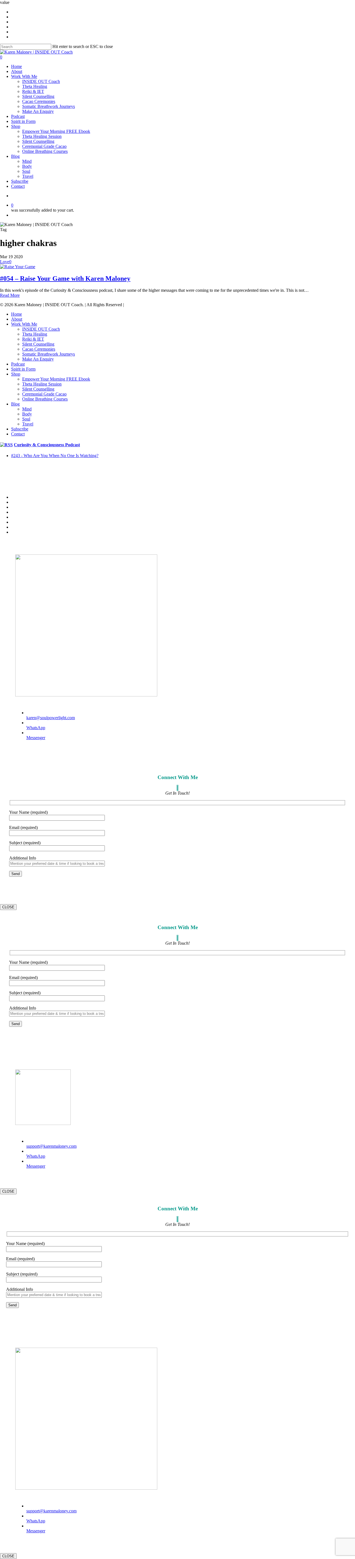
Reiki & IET (33, 339)
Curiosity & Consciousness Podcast (47, 444)
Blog (15, 404)
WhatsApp (35, 727)
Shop (15, 374)
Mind (27, 409)
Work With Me (24, 324)
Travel (27, 424)
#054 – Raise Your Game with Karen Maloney (65, 278)
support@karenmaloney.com (51, 1146)
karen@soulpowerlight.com (50, 717)
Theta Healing (34, 334)
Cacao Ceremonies (38, 349)
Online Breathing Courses (45, 399)
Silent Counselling (38, 344)
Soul (26, 419)
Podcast (18, 364)
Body (27, 414)
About (16, 319)
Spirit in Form (23, 369)
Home (16, 314)
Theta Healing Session (42, 384)
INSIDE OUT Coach (41, 329)
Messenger (35, 737)
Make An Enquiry (38, 359)
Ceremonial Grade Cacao (44, 394)
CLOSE (8, 907)
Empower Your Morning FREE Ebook (56, 379)
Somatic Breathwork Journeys (48, 354)
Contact (18, 434)
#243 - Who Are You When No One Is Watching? (54, 455)
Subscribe (19, 429)
